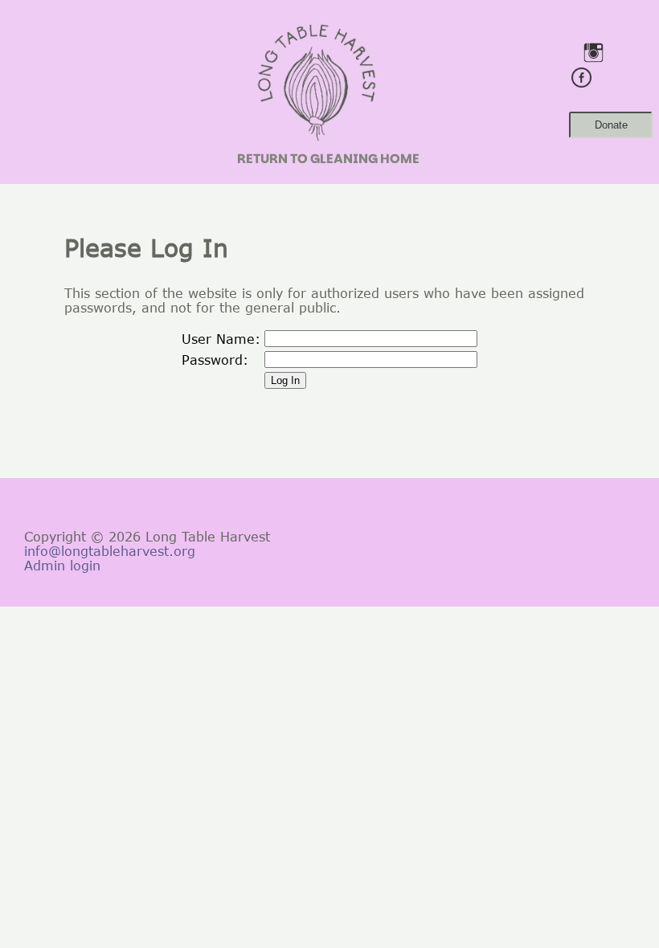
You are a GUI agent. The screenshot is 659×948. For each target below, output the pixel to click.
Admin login (62, 565)
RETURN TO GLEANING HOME (328, 158)
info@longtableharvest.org (109, 551)
